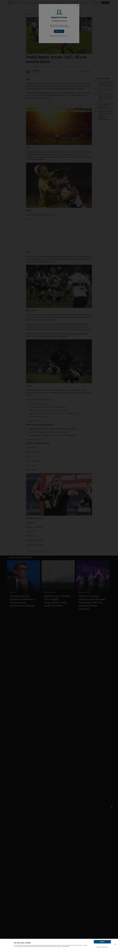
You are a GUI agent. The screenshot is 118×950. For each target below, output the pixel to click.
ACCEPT (102, 941)
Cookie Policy (65, 946)
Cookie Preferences (102, 947)
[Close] (115, 944)
